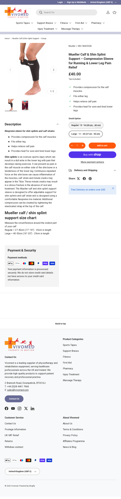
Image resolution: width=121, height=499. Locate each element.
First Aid (67, 362)
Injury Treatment (71, 374)
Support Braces (71, 351)
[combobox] (66, 12)
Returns (9, 441)
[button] (114, 12)
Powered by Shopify (27, 486)
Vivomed (14, 486)
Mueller (72, 46)
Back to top (60, 323)
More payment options (92, 162)
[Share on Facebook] (84, 179)
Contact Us (14, 399)
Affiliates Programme (74, 441)
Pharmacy (68, 368)
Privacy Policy (70, 435)
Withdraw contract (14, 447)
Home (7, 38)
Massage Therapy (72, 380)
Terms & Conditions (73, 429)
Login (60, 2)
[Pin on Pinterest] (90, 179)
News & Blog (69, 447)
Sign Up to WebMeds (76, 2)
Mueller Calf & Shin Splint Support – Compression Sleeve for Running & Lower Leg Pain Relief (30, 38)
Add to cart (102, 145)
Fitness (67, 356)
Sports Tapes (70, 345)
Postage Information (15, 429)
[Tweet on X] (78, 179)
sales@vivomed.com (18, 390)
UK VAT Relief (12, 435)
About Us (67, 423)
